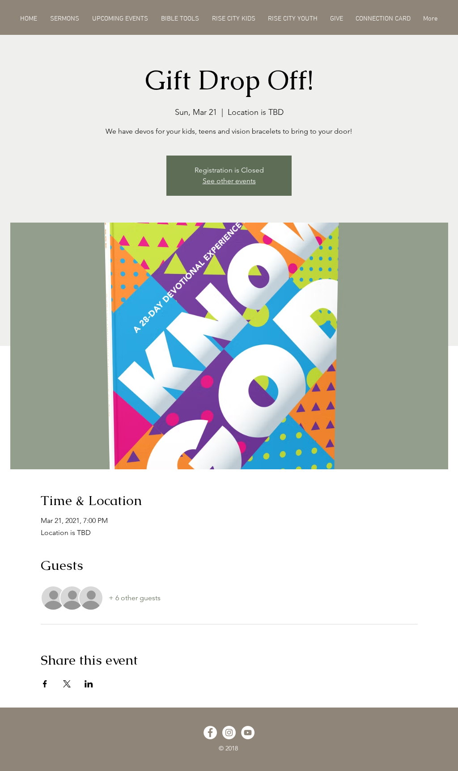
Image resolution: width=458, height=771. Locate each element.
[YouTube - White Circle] (247, 732)
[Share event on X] (67, 683)
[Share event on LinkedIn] (89, 683)
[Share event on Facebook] (45, 683)
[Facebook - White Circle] (210, 732)
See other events (229, 181)
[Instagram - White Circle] (229, 732)
